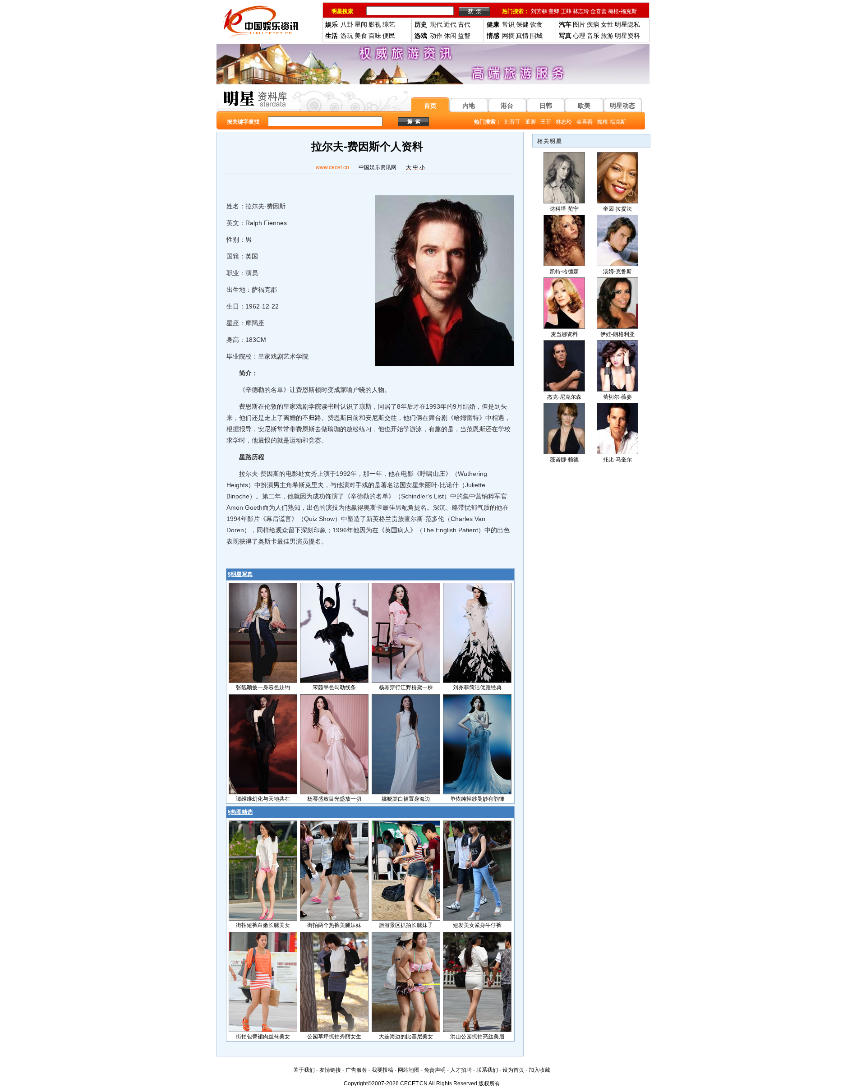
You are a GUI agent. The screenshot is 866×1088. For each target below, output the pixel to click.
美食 (361, 35)
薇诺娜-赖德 (564, 459)
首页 (430, 105)
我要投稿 (382, 1070)
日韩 (545, 105)
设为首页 (513, 1070)
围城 (536, 35)
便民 (388, 35)
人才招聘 (461, 1070)
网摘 (508, 35)
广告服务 (356, 1070)
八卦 (347, 24)
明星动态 (622, 105)
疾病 (593, 24)
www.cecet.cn (332, 167)
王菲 (566, 11)
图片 (579, 24)
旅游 (607, 35)
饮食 (536, 24)
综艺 (388, 24)
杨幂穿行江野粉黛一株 (406, 687)
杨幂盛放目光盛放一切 (334, 799)
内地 (468, 105)
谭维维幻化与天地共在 (263, 799)
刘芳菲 (539, 11)
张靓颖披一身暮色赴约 (263, 687)
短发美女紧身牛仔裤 (477, 925)
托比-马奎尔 (617, 459)
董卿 (553, 11)
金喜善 (598, 11)
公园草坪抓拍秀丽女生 (334, 1036)
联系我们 (487, 1070)
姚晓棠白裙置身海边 (406, 799)
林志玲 (581, 11)
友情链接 (330, 1070)
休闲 (450, 35)
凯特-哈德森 (564, 271)
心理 (579, 35)
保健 (522, 24)
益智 (464, 35)
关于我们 (304, 1070)
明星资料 (627, 35)
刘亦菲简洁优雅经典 (477, 687)
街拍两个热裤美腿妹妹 (334, 925)
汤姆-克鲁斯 (617, 271)
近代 (450, 24)
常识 (508, 24)
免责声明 (435, 1070)
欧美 (584, 105)
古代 (464, 24)
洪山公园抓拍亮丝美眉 (477, 1036)
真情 (522, 35)
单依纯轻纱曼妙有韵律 (477, 799)
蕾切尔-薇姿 (617, 397)
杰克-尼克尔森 (564, 397)
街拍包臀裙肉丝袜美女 (263, 1036)
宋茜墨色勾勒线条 (334, 687)
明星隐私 (627, 24)
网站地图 (408, 1070)
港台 (507, 105)
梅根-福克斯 (622, 11)
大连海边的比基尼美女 (406, 1036)
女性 (607, 24)
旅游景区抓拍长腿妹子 (406, 925)
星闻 (361, 24)
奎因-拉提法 (617, 209)
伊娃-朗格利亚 (617, 334)
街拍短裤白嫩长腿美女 (263, 925)
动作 (436, 35)
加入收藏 (539, 1070)
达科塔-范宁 (564, 209)
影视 (375, 24)
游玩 (347, 35)
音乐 (593, 35)
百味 (375, 35)
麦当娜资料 (564, 334)
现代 (436, 24)
